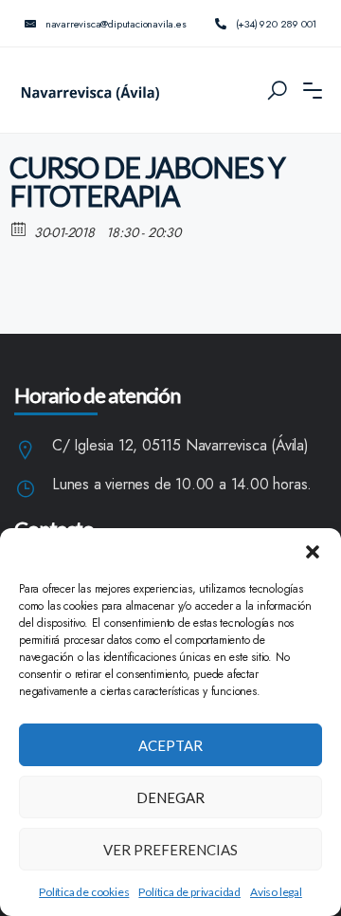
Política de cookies (84, 892)
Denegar (170, 797)
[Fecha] (19, 228)
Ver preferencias (170, 849)
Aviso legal (276, 892)
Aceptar (170, 745)
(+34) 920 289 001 (276, 23)
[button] (312, 551)
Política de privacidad (189, 892)
